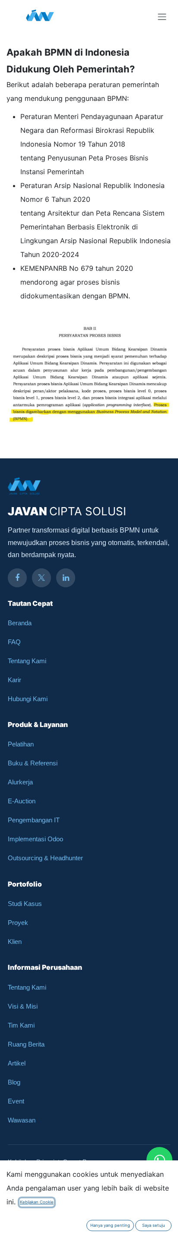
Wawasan (21, 1120)
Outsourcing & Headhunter (45, 858)
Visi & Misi (23, 1006)
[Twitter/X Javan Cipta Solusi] (41, 577)
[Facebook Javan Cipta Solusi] (17, 577)
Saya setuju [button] (153, 1225)
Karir (14, 679)
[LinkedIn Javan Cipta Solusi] (65, 577)
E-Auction (21, 801)
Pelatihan (21, 744)
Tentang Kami (27, 660)
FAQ (14, 642)
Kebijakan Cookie (37, 1202)
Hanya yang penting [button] (110, 1225)
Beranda (20, 623)
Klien (15, 941)
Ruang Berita (26, 1044)
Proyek (18, 922)
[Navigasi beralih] (162, 16)
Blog (14, 1082)
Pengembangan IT (34, 820)
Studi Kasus (25, 903)
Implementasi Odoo (35, 839)
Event (16, 1101)
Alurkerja (20, 782)
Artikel (16, 1063)
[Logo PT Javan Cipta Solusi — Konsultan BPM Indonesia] (39, 16)
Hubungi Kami (28, 698)
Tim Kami (21, 1025)
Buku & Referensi (32, 763)
